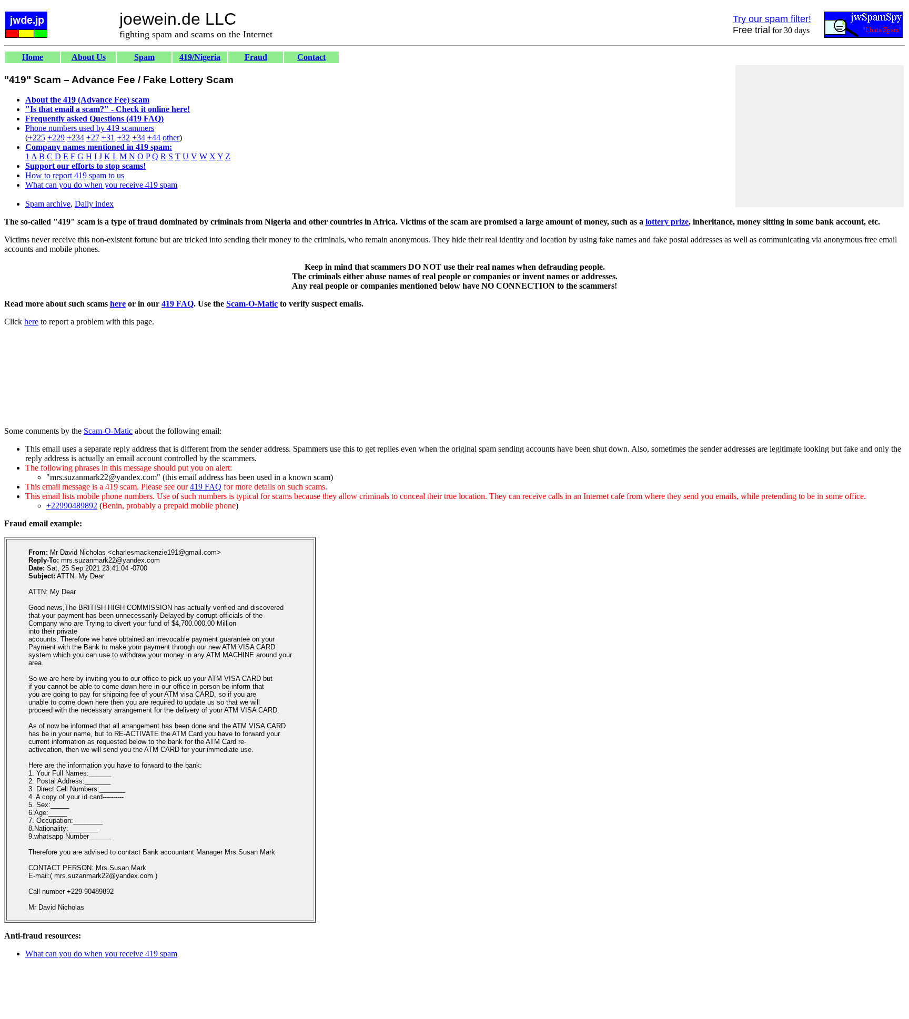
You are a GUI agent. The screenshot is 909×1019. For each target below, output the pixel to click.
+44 (153, 137)
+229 (56, 137)
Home (32, 57)
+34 (138, 137)
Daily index (94, 203)
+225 (36, 137)
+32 (123, 137)
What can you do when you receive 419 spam (101, 184)
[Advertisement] (819, 136)
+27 (92, 137)
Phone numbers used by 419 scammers (89, 128)
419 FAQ (177, 303)
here (118, 303)
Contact (311, 57)
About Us (89, 57)
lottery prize (667, 221)
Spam (144, 57)
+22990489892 (71, 505)
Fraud (256, 57)
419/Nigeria (199, 57)
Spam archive (47, 203)
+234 (75, 137)
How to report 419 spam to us (74, 175)
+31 (108, 137)
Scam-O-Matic (252, 303)
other (171, 137)
